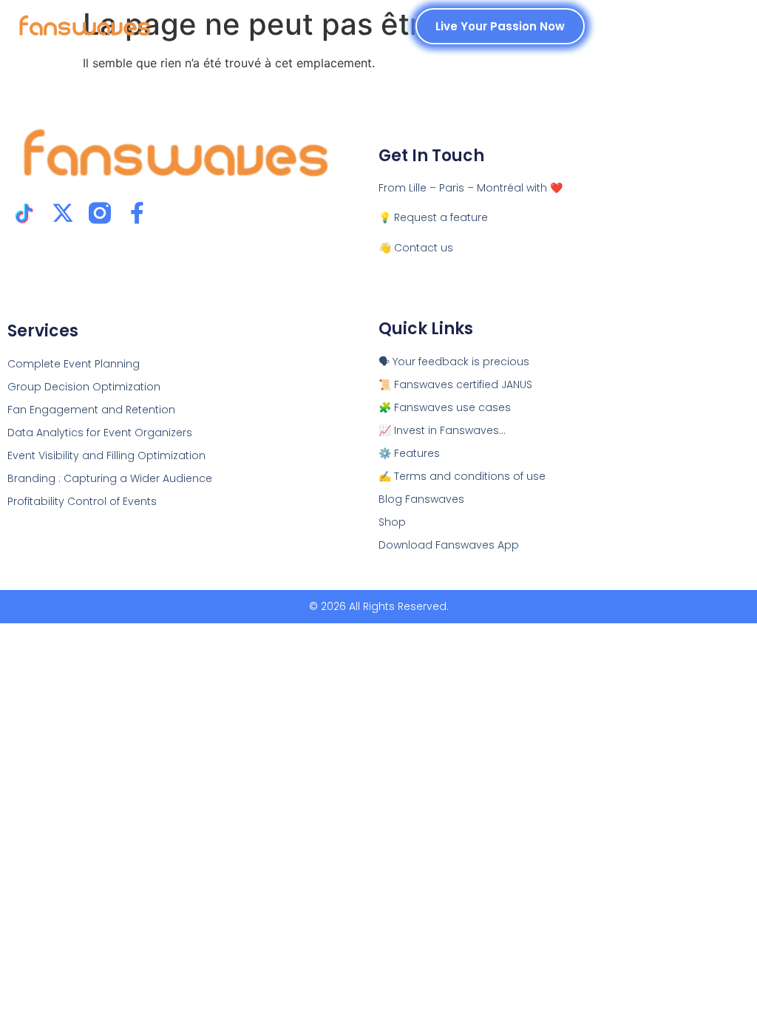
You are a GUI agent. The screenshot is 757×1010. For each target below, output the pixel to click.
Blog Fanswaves (421, 499)
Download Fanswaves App (448, 545)
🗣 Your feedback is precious (453, 361)
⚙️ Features (409, 453)
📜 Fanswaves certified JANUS (455, 384)
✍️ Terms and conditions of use (462, 476)
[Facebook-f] (137, 213)
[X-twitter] (63, 213)
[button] (724, 26)
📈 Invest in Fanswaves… (442, 430)
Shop (392, 522)
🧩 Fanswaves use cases (444, 407)
